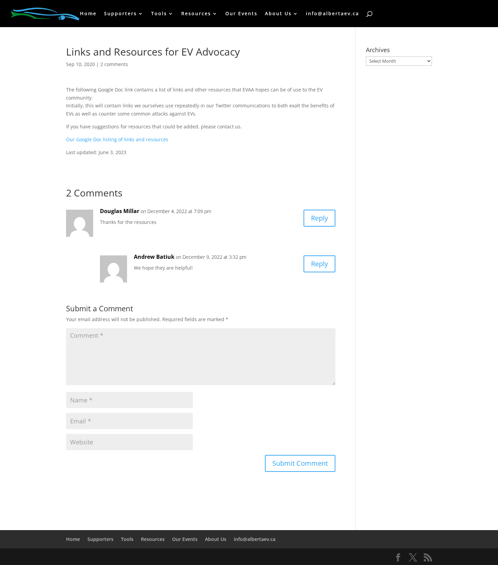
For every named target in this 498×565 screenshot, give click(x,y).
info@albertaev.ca (332, 14)
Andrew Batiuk (154, 256)
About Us (278, 14)
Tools (159, 14)
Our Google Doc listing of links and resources (117, 139)
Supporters (120, 14)
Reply (319, 218)
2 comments (114, 64)
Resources (196, 14)
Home (88, 14)
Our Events (241, 14)
